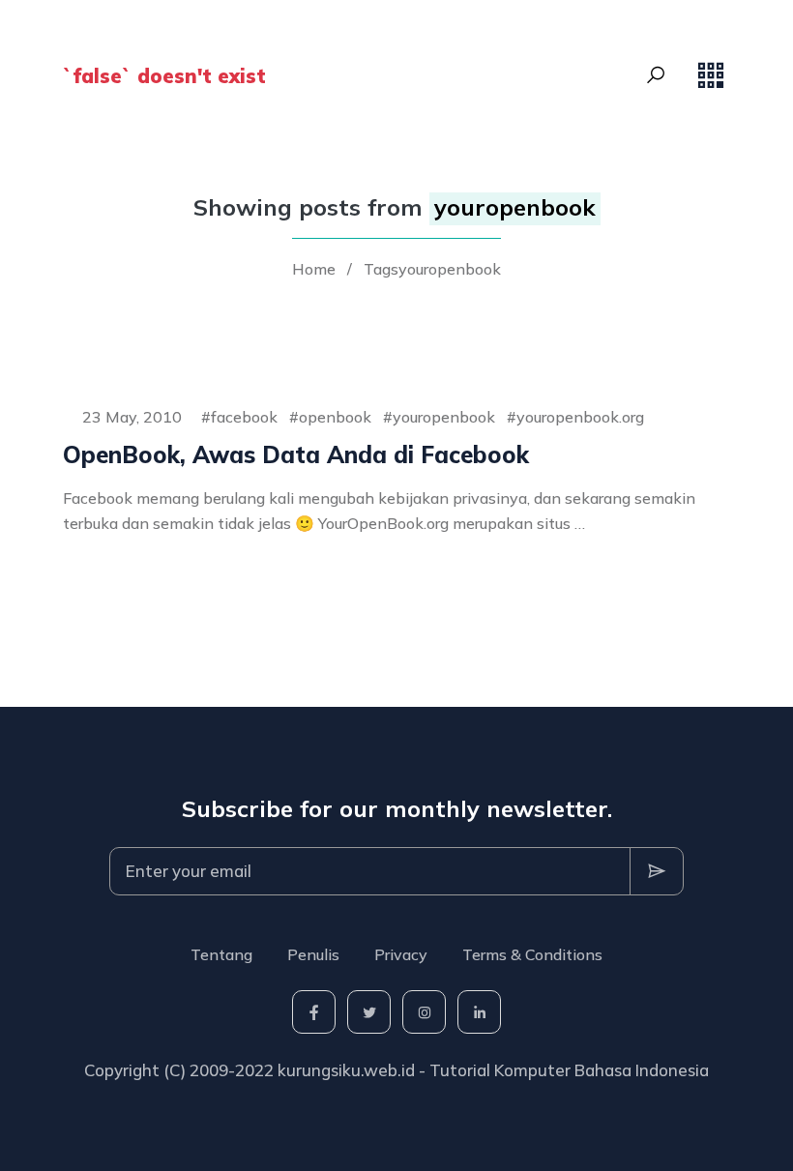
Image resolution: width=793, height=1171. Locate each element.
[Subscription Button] (657, 871)
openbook (335, 416)
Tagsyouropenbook (432, 268)
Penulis (313, 954)
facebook (244, 416)
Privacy (400, 954)
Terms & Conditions (532, 954)
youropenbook (444, 416)
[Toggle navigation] (710, 75)
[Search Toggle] (655, 75)
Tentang (221, 954)
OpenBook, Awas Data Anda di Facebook (296, 454)
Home (314, 268)
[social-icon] (314, 1012)
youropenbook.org (580, 416)
